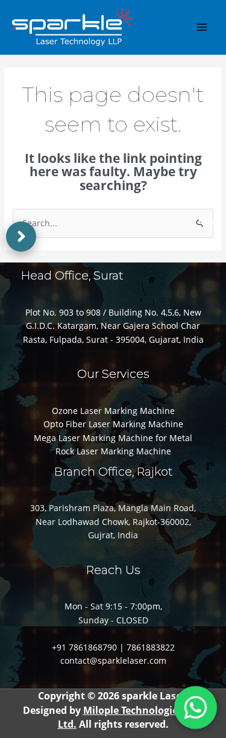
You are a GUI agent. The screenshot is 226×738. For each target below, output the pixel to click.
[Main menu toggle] (202, 27)
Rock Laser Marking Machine (113, 451)
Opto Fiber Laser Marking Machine (113, 424)
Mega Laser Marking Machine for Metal (113, 438)
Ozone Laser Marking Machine (113, 410)
